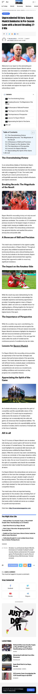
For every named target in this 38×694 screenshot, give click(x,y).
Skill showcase (23, 556)
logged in (13, 574)
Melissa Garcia (13, 38)
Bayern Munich (21, 346)
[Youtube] (10, 595)
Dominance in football (15, 550)
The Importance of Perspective (17, 114)
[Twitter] (27, 587)
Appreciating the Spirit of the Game (19, 121)
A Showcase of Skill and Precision (18, 107)
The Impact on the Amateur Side (18, 111)
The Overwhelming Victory (16, 98)
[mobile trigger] (3, 2)
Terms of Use (12, 690)
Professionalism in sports (21, 554)
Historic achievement (20, 552)
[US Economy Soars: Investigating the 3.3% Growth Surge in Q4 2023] (7, 676)
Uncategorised (17, 668)
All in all (8, 125)
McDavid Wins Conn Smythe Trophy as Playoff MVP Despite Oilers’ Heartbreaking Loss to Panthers (24, 647)
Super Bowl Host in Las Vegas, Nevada (14, 525)
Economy (15, 678)
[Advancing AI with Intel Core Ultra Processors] (7, 658)
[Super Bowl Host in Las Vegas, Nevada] (7, 667)
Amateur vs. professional (16, 548)
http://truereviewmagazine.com (20, 508)
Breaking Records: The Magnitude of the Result (19, 103)
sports (5, 13)
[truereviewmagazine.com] (19, 2)
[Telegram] (27, 595)
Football (25, 550)
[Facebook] (10, 587)
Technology (16, 659)
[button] (32, 132)
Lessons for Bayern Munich (16, 118)
